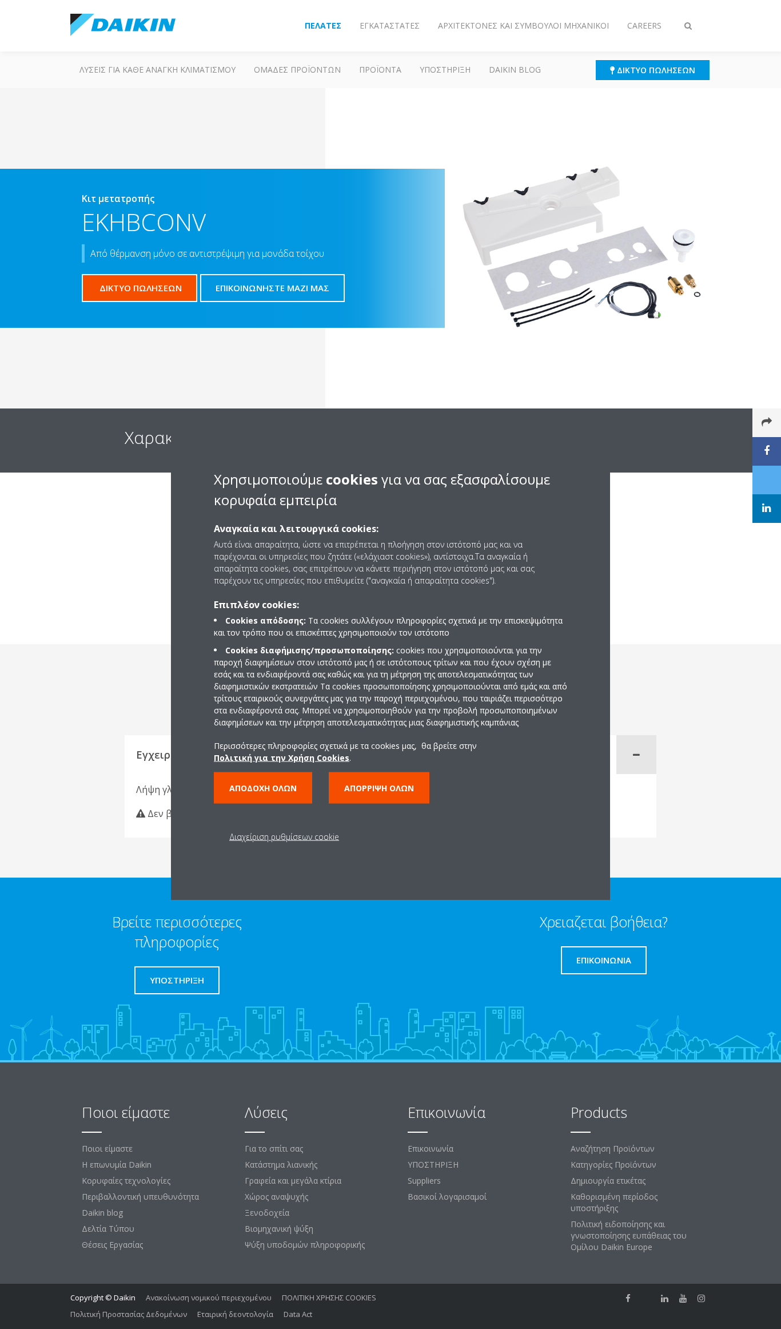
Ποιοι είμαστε (107, 1148)
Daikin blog (515, 69)
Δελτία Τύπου (108, 1228)
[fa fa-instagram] (701, 1299)
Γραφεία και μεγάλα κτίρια (293, 1180)
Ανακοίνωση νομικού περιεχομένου (209, 1297)
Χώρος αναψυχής (276, 1196)
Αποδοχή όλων (263, 787)
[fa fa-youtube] (683, 1299)
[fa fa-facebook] (628, 1299)
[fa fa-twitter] (646, 1299)
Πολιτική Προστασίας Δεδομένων (128, 1314)
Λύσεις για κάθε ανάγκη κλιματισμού (157, 69)
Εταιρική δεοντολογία (235, 1314)
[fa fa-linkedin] (665, 1299)
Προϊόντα (380, 69)
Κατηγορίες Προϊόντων (613, 1164)
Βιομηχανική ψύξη (279, 1228)
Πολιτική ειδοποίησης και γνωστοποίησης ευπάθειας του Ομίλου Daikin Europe (629, 1235)
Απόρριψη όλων (379, 787)
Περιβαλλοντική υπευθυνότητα (140, 1196)
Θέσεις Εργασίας (112, 1244)
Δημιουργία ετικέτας (608, 1180)
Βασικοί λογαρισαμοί (447, 1196)
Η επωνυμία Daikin (117, 1164)
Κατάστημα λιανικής (281, 1164)
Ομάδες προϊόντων (297, 69)
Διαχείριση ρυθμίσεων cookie (284, 836)
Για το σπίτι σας (274, 1148)
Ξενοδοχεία (267, 1212)
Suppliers (424, 1180)
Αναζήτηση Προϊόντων (613, 1148)
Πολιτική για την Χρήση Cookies (281, 757)
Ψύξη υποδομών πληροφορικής (305, 1244)
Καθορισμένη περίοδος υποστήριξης (614, 1202)
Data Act (298, 1314)
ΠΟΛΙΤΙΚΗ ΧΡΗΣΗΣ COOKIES (329, 1297)
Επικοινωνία (430, 1148)
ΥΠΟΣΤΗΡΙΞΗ (445, 69)
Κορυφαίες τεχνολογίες (126, 1180)
